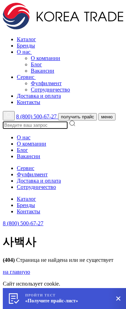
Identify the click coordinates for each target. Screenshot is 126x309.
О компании (45, 58)
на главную (16, 272)
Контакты (28, 102)
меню (107, 116)
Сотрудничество (50, 90)
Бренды (26, 46)
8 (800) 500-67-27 (37, 116)
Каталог (26, 39)
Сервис (26, 77)
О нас (24, 52)
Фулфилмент (46, 83)
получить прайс (77, 116)
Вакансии (42, 71)
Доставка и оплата (39, 96)
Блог (36, 64)
